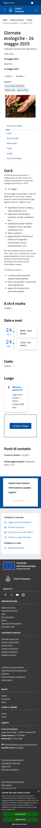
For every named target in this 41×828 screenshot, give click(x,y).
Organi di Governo (8, 607)
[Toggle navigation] (4, 9)
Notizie (4, 695)
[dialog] (20, 808)
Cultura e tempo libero (10, 642)
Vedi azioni (20, 76)
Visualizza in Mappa (20, 426)
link (14, 809)
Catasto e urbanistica (9, 651)
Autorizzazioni (6, 680)
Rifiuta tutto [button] (20, 819)
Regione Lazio (8, 2)
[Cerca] (36, 10)
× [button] (38, 791)
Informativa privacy (8, 788)
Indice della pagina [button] (14, 126)
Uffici (3, 613)
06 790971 (19, 747)
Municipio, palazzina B (17, 388)
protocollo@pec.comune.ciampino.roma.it (21, 744)
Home (5, 19)
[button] (20, 824)
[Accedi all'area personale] (32, 3)
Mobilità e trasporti (8, 655)
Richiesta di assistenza (10, 769)
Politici (4, 620)
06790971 (26, 455)
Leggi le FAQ (6, 766)
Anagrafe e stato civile (10, 639)
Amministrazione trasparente (12, 781)
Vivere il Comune (17, 19)
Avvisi (3, 702)
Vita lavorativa (7, 645)
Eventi (29, 19)
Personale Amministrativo (11, 623)
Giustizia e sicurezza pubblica (12, 667)
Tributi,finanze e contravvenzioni (14, 670)
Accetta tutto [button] (20, 814)
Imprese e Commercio (9, 648)
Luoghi (4, 713)
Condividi (8, 76)
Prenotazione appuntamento (12, 760)
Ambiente (5, 673)
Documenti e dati (8, 626)
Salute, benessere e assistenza (13, 676)
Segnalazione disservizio (10, 763)
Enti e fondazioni (7, 617)
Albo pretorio (6, 785)
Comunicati (5, 698)
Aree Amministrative (9, 610)
